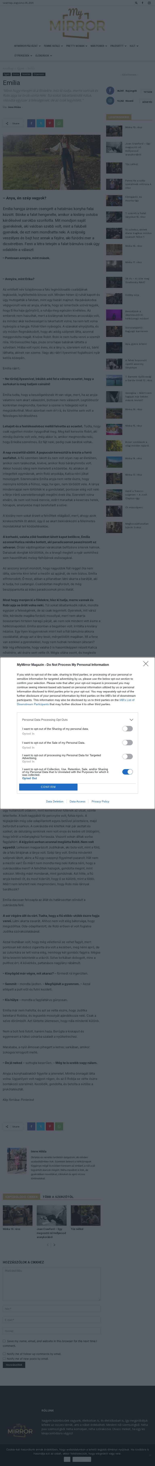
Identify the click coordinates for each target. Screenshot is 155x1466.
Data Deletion (54, 801)
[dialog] (77, 733)
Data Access (77, 801)
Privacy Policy (100, 801)
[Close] (147, 665)
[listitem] (77, 720)
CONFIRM (48, 786)
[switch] (127, 728)
